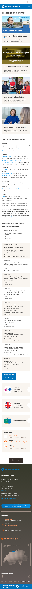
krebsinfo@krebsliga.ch (11, 525)
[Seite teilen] (19, 460)
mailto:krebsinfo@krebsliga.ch (18, 442)
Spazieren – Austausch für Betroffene (13, 189)
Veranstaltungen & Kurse (9, 586)
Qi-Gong (4, 169)
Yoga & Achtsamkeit (8, 156)
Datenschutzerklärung (14, 581)
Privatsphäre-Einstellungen (8, 498)
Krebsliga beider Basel (14, 12)
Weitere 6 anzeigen (9, 374)
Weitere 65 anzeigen (9, 378)
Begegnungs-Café (7, 173)
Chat (6, 529)
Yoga (3, 145)
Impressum (3, 581)
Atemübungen (6, 175)
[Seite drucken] (12, 460)
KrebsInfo (12, 447)
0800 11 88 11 (13, 436)
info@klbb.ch (4, 490)
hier (12, 217)
